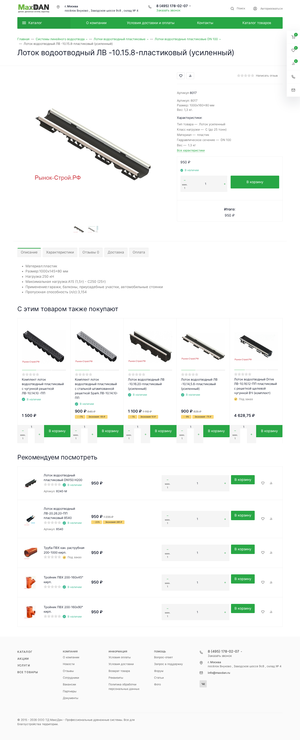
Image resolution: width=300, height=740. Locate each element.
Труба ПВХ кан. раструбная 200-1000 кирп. (64, 550)
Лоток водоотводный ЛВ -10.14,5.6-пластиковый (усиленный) (199, 384)
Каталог (24, 651)
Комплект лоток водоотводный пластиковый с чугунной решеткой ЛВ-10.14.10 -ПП (43, 386)
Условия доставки (121, 664)
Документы (70, 698)
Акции (23, 658)
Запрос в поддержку (168, 664)
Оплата (139, 252)
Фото (157, 684)
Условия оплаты (120, 657)
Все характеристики (191, 150)
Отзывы (68, 671)
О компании (71, 657)
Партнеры (69, 691)
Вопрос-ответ (163, 657)
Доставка (116, 252)
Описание (29, 252)
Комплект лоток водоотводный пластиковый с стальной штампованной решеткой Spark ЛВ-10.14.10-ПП (96, 389)
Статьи (159, 677)
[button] (293, 37)
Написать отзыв (267, 75)
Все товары (27, 672)
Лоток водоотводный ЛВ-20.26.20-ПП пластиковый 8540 (59, 513)
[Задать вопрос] (293, 90)
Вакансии (69, 684)
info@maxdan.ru (219, 672)
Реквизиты (116, 677)
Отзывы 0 (90, 252)
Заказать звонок (168, 10)
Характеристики (60, 252)
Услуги (23, 665)
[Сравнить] (271, 483)
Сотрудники (71, 677)
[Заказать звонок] (293, 77)
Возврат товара (119, 671)
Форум (158, 671)
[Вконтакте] (203, 683)
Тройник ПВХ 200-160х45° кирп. (63, 579)
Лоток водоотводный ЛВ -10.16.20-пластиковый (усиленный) (146, 384)
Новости (68, 664)
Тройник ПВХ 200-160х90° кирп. (63, 609)
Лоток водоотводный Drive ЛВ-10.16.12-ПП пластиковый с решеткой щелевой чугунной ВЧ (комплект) (255, 386)
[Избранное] (263, 483)
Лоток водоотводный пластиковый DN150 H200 (63, 477)
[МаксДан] (33, 8)
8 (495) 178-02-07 (172, 6)
